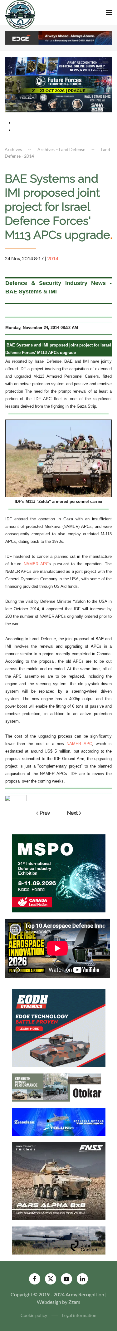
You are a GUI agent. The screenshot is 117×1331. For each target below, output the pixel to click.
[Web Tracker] (16, 797)
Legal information (79, 1315)
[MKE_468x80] (58, 103)
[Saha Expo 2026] (58, 66)
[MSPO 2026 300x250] (58, 873)
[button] (109, 12)
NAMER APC (36, 564)
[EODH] (58, 1027)
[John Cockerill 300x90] (58, 1240)
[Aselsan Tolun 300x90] (58, 1121)
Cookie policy (34, 1315)
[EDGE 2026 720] (58, 37)
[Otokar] (58, 1087)
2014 (52, 258)
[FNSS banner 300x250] (58, 1180)
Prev (45, 813)
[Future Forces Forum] (58, 84)
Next (72, 813)
